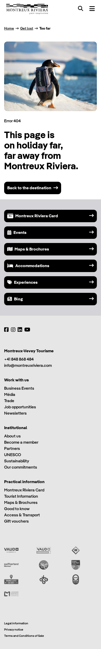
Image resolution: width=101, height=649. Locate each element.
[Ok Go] (44, 579)
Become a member (21, 442)
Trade (9, 400)
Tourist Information (21, 496)
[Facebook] (6, 329)
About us (12, 436)
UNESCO (12, 454)
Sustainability (16, 461)
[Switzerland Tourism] (11, 565)
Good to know (17, 508)
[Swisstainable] (44, 565)
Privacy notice (13, 629)
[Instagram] (13, 329)
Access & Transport (22, 515)
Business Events (19, 388)
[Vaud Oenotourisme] (76, 550)
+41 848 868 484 (19, 359)
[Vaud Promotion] (11, 550)
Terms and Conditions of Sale (24, 636)
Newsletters (15, 413)
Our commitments (20, 467)
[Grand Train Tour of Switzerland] (76, 565)
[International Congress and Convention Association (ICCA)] (76, 579)
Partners (12, 448)
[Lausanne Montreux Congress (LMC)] (11, 594)
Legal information (16, 623)
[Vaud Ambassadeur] (44, 550)
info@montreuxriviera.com (28, 365)
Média (9, 394)
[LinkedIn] (20, 329)
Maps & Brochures (21, 502)
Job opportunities (20, 407)
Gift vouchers (16, 521)
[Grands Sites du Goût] (11, 579)
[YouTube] (27, 329)
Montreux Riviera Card (24, 490)
